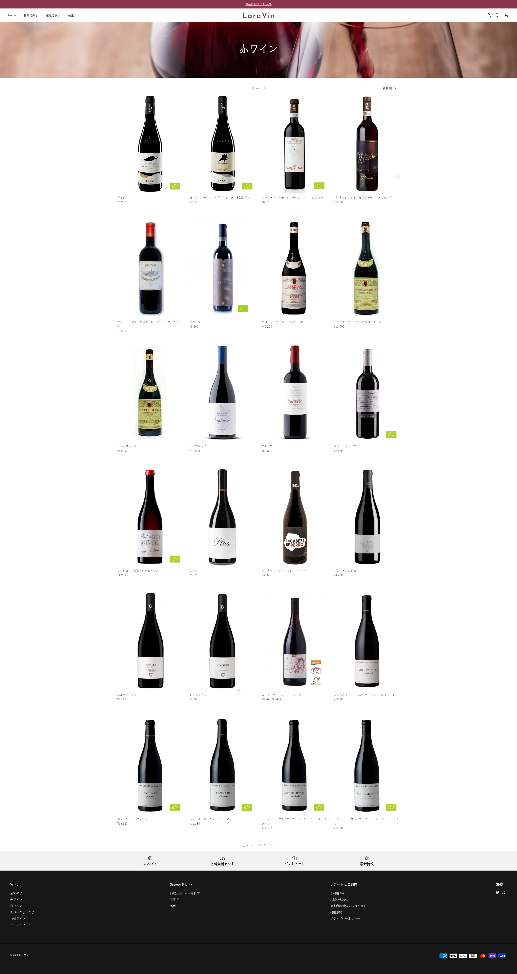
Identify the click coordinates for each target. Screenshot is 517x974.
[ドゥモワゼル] (222, 641)
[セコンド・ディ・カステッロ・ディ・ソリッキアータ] (150, 268)
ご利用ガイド (339, 893)
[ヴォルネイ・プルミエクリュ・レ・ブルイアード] (367, 641)
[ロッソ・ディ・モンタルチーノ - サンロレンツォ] (295, 144)
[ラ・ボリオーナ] (150, 392)
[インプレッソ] (222, 392)
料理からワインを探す (185, 893)
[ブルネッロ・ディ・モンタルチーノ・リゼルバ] (367, 144)
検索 (71, 15)
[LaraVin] (258, 15)
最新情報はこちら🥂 (258, 4)
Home (12, 15)
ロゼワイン (17, 918)
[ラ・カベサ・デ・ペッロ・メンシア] (295, 517)
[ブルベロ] (295, 392)
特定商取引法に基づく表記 (348, 905)
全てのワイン (19, 893)
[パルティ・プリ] (150, 641)
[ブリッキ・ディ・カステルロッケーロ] (367, 268)
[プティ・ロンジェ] (367, 517)
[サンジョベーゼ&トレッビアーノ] (150, 517)
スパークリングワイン (25, 912)
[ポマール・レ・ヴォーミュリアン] (222, 765)
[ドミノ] (150, 144)
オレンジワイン (20, 925)
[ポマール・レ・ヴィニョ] (150, 765)
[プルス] (222, 517)
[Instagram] (503, 892)
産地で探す (53, 15)
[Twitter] (497, 892)
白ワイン (16, 905)
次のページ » (266, 844)
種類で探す (31, 15)
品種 (173, 905)
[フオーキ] (222, 268)
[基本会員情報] (488, 15)
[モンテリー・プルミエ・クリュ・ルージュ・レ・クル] (367, 765)
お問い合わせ (339, 899)
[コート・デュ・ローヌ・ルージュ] (295, 641)
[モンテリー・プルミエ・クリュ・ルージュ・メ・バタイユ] (295, 765)
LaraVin (23, 955)
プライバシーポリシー (345, 918)
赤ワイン (16, 899)
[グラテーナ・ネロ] (367, 392)
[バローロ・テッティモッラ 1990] (295, 268)
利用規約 (336, 912)
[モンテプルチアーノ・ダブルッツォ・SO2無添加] (222, 144)
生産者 (174, 899)
